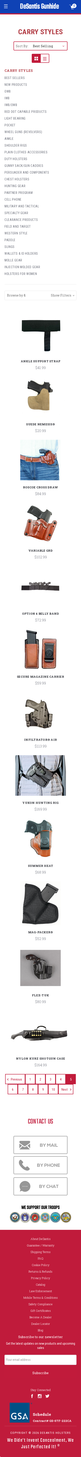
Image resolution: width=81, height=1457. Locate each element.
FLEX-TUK (40, 995)
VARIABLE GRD (40, 550)
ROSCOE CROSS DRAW (40, 487)
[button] (40, 295)
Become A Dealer (40, 1317)
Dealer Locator (40, 1324)
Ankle (9, 138)
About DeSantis (41, 1239)
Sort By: (22, 46)
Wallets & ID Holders (21, 253)
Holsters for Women (20, 274)
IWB (7, 98)
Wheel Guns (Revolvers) (23, 132)
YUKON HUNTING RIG (40, 803)
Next (64, 1090)
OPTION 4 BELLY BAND (40, 614)
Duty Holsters (15, 159)
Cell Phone (13, 199)
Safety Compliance (40, 1304)
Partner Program (18, 193)
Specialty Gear (16, 213)
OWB (7, 91)
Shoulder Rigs (15, 145)
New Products (15, 84)
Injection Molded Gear (22, 267)
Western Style (16, 233)
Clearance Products (21, 220)
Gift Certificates (40, 1311)
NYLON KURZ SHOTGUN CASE (40, 1058)
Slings (9, 247)
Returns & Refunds (40, 1271)
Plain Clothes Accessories (26, 152)
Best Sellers (14, 78)
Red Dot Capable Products (25, 111)
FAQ (40, 1258)
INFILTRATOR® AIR (40, 740)
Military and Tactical (21, 206)
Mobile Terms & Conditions (40, 1298)
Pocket (10, 125)
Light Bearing (15, 118)
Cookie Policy (41, 1265)
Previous (16, 1079)
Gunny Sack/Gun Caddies (23, 166)
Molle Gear (13, 260)
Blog (40, 1330)
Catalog (40, 1285)
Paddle (10, 240)
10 (53, 1090)
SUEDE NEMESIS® (40, 424)
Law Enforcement (40, 1291)
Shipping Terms (40, 1252)
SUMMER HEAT (40, 866)
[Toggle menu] (6, 6)
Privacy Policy (40, 1278)
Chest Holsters (16, 179)
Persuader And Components (26, 172)
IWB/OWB (10, 105)
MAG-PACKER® (40, 932)
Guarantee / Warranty (40, 1245)
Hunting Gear (14, 186)
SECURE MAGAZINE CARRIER (40, 677)
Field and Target (17, 226)
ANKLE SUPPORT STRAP (41, 361)
